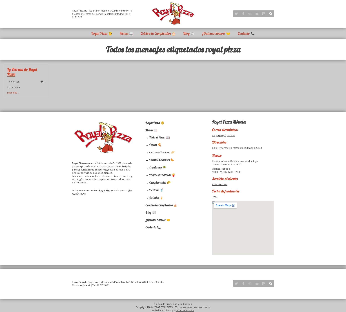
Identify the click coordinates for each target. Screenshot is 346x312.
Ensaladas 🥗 (157, 167)
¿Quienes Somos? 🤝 (216, 33)
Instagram (264, 13)
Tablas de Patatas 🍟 (162, 175)
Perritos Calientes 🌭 (161, 160)
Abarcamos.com (185, 310)
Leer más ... (13, 92)
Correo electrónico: (225, 129)
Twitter (236, 13)
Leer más (15, 87)
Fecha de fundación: (226, 191)
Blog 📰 (189, 33)
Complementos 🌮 (160, 182)
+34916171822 (219, 184)
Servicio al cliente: (225, 178)
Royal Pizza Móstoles (229, 122)
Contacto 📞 (246, 33)
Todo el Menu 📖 (159, 137)
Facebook (243, 13)
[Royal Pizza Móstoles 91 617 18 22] (173, 13)
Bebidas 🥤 (156, 190)
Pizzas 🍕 (155, 145)
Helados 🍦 (156, 197)
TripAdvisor (250, 13)
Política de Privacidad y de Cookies (173, 304)
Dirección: (219, 142)
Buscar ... (270, 13)
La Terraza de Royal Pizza (22, 71)
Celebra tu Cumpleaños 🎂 (158, 33)
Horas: (217, 155)
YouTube (257, 13)
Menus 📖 (126, 33)
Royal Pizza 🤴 (101, 33)
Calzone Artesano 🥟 (162, 152)
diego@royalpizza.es (223, 135)
